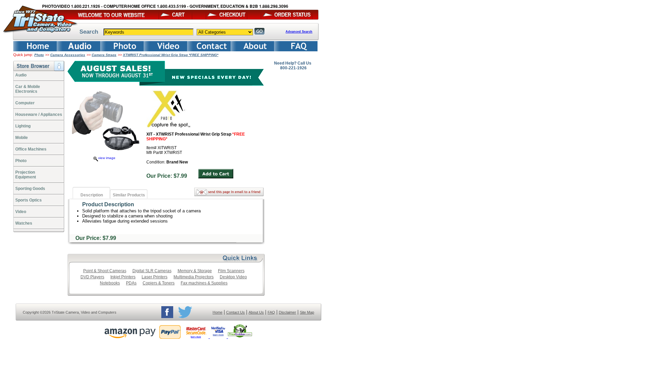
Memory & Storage (195, 270)
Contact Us (235, 312)
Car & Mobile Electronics (27, 89)
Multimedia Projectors (194, 277)
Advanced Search (299, 31)
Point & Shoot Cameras (104, 270)
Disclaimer (287, 312)
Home (217, 312)
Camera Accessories (67, 55)
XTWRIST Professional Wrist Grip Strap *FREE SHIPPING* (170, 55)
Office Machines (31, 149)
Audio (20, 75)
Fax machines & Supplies (204, 283)
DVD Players (92, 277)
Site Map (307, 312)
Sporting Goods (30, 188)
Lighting (23, 126)
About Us (256, 312)
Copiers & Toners (159, 283)
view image (106, 158)
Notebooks (110, 283)
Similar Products (129, 195)
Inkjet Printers (122, 277)
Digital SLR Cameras (151, 270)
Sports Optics (28, 200)
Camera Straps (104, 55)
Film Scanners (231, 270)
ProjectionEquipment (25, 174)
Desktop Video (233, 277)
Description (91, 195)
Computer (25, 103)
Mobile (21, 137)
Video (20, 211)
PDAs (131, 283)
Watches (23, 223)
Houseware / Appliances (38, 114)
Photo (39, 55)
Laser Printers (154, 277)
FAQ (271, 312)
